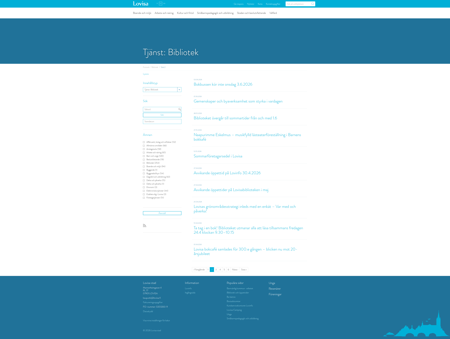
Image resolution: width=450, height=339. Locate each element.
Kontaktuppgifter (273, 3)
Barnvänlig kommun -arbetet (240, 288)
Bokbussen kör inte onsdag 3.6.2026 (223, 84)
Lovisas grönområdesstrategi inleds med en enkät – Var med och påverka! (245, 208)
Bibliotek (155, 67)
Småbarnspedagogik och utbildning (215, 13)
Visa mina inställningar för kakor (156, 320)
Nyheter (250, 3)
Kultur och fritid (185, 13)
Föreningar (275, 294)
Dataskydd (148, 311)
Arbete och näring (164, 13)
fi (157, 3)
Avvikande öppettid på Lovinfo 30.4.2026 (227, 173)
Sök (162, 114)
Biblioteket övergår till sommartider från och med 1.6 (235, 118)
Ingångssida (190, 292)
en (164, 3)
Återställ (162, 213)
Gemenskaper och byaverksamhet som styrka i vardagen (238, 101)
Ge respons (239, 3)
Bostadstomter (233, 301)
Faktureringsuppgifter (153, 302)
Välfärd (273, 13)
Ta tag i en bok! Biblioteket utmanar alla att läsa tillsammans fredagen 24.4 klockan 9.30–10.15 (248, 230)
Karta (260, 3)
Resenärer (275, 288)
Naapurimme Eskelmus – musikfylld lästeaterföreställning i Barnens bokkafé (247, 137)
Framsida (146, 67)
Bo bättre (231, 297)
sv (160, 3)
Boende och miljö (142, 13)
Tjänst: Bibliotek (151, 89)
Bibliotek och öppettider (238, 292)
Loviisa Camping (234, 310)
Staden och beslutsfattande (251, 13)
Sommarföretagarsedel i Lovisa (218, 156)
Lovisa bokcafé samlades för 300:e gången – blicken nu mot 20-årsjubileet (245, 251)
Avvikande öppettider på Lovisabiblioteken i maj (231, 190)
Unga (229, 314)
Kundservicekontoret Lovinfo (240, 305)
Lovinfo (188, 288)
